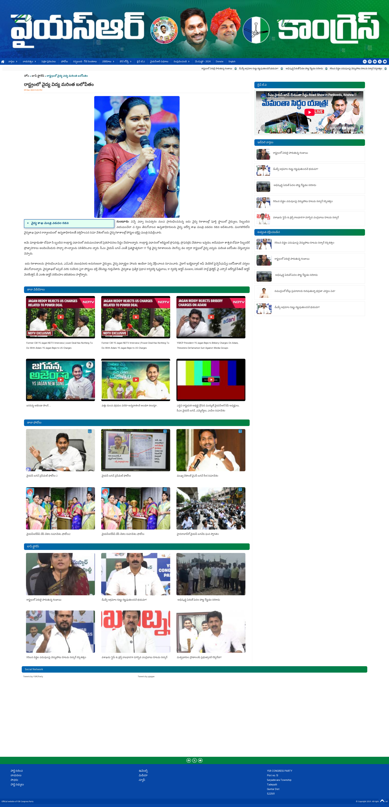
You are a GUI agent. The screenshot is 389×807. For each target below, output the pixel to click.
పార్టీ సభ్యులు (17, 784)
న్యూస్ (142, 780)
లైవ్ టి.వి (141, 62)
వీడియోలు (106, 62)
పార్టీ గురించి (17, 771)
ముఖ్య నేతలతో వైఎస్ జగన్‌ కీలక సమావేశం (197, 476)
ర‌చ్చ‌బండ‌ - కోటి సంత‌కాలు (85, 62)
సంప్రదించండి (180, 62)
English (232, 62)
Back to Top (382, 800)
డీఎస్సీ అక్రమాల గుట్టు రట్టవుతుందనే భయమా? (158, 69)
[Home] (194, 29)
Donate (219, 62)
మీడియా (143, 775)
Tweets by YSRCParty (33, 677)
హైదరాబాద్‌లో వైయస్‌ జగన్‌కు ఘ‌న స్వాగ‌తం (198, 534)
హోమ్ (2, 62)
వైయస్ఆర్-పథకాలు (159, 62)
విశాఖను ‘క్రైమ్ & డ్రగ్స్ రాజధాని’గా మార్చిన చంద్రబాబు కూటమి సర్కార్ (317, 69)
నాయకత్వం (28, 62)
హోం (26, 76)
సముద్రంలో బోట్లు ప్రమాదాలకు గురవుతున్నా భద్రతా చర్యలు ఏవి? (305, 291)
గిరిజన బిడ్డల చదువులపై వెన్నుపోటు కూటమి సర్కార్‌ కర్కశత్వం (256, 69)
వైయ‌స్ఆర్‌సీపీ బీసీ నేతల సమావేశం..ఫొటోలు (123, 534)
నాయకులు (16, 775)
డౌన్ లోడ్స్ (124, 62)
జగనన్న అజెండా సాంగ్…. (38, 406)
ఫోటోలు (64, 62)
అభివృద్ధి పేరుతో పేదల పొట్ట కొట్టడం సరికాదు (204, 69)
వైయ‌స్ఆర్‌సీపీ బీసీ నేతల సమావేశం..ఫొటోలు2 (48, 534)
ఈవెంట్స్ (143, 771)
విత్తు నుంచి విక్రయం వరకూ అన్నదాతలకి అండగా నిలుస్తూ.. (129, 406)
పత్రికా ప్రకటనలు (48, 62)
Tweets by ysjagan (146, 677)
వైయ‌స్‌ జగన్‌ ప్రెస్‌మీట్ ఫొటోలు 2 (42, 476)
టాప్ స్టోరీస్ (38, 76)
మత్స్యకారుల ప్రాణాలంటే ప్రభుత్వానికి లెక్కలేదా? (199, 657)
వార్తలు (11, 62)
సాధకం (14, 780)
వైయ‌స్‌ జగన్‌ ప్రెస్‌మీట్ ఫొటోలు (116, 476)
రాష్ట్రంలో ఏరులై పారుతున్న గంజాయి (116, 69)
